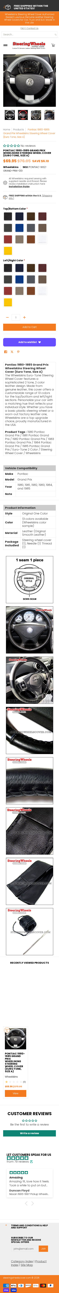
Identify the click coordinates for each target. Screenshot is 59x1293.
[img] (31, 1158)
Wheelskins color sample (34, 524)
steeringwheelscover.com (17, 1277)
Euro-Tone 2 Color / (26, 449)
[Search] (55, 35)
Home (6, 129)
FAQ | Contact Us (29, 28)
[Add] (24, 317)
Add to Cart (29, 327)
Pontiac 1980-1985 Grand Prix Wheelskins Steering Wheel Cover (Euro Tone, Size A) (15, 1062)
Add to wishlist (27, 342)
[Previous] (5, 80)
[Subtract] (7, 317)
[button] (53, 45)
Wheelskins (10, 167)
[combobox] (28, 35)
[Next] (53, 80)
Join (43, 1248)
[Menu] (5, 45)
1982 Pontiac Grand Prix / (29, 439)
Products (18, 129)
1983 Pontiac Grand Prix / (29, 441)
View (15, 1093)
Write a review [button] (29, 1133)
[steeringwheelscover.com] (29, 45)
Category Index (22, 1261)
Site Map (27, 1265)
